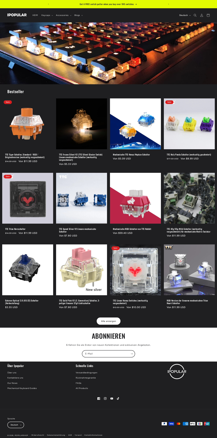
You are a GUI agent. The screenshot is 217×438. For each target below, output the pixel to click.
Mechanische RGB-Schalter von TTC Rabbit (132, 229)
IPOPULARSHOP (21, 435)
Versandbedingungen (86, 372)
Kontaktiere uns (15, 378)
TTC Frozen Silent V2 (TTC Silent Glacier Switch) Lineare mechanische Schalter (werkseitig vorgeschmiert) (80, 157)
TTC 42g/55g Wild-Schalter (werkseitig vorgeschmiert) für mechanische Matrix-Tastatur (188, 230)
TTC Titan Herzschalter (15, 229)
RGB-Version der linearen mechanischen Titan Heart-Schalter (187, 302)
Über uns (12, 372)
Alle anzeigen (108, 321)
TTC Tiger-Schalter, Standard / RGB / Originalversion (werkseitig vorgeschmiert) (25, 156)
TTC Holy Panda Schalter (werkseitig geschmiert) (189, 154)
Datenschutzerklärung (56, 435)
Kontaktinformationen (93, 435)
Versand (78, 435)
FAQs (78, 383)
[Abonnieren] (131, 353)
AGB (70, 435)
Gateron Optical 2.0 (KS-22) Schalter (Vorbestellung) (22, 302)
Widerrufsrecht (37, 435)
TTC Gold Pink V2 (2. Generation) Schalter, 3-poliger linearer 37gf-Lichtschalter (79, 302)
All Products (82, 388)
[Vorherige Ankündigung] (48, 4)
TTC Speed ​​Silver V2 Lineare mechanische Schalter (77, 230)
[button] (47, 15)
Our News (12, 383)
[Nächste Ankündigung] (168, 4)
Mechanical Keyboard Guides (22, 388)
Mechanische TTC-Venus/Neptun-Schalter (131, 154)
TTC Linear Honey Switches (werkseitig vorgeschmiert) (130, 302)
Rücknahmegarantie (86, 378)
